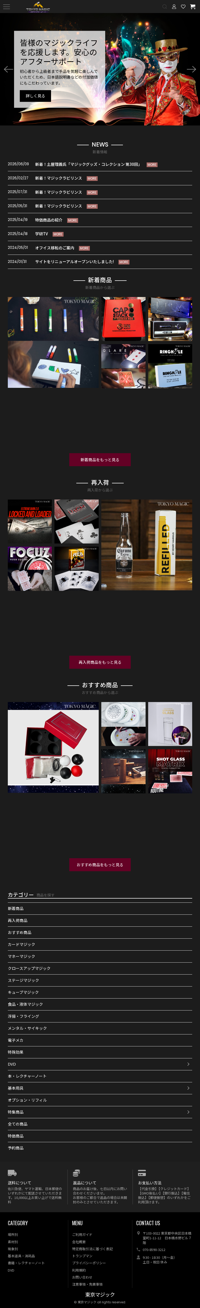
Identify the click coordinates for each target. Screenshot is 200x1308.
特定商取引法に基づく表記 (92, 1248)
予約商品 (15, 1148)
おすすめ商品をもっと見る (100, 864)
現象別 (13, 1248)
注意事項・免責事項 (87, 1284)
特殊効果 (15, 1052)
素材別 (13, 1241)
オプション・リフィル (27, 1100)
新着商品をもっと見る (100, 459)
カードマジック (21, 944)
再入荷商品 (17, 920)
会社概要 (79, 1241)
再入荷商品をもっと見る (100, 662)
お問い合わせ (82, 1277)
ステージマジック (23, 980)
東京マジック (100, 1294)
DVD (12, 1064)
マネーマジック (21, 956)
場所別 (13, 1234)
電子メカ (15, 1040)
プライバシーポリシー (89, 1262)
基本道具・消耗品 (21, 1255)
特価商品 (15, 1136)
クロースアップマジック (29, 968)
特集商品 (15, 1112)
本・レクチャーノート (27, 1076)
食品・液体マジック (25, 1004)
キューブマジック (23, 992)
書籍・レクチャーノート (26, 1262)
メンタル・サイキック (27, 1028)
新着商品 (15, 908)
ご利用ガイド (82, 1234)
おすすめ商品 (19, 932)
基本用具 (15, 1088)
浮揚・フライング (23, 1016)
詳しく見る (35, 96)
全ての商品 (17, 1124)
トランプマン (82, 1255)
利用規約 (79, 1270)
